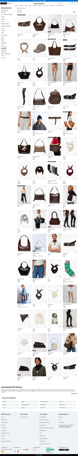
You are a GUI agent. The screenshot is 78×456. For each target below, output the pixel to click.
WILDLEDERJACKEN (25, 404)
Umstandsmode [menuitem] (52, 5)
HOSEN (23, 407)
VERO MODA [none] (3, 3)
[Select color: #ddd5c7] (48, 307)
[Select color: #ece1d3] (34, 257)
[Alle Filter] (19, 12)
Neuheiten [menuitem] (16, 5)
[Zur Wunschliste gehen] (74, 3)
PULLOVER (42, 407)
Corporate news (61, 422)
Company (60, 417)
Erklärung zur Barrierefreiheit (6, 441)
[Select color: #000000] (17, 85)
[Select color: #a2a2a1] (33, 257)
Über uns (2, 417)
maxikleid (19, 390)
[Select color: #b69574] (48, 85)
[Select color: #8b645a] (18, 85)
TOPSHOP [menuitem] (35, 5)
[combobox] (71, 12)
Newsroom (3, 425)
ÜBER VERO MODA (6, 414)
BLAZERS (61, 401)
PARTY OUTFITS (62, 407)
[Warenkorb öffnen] (76, 3)
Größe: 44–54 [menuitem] (45, 5)
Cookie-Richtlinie (43, 441)
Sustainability (3, 430)
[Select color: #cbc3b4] (63, 159)
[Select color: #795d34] (35, 183)
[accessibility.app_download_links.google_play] (61, 450)
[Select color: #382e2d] (33, 85)
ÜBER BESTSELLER (63, 414)
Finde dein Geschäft (23, 417)
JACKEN (4, 401)
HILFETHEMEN (43, 414)
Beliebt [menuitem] (26, 5)
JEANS (23, 401)
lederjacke (33, 390)
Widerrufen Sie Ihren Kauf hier (45, 443)
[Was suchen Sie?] (67, 3)
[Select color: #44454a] (49, 331)
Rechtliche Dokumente (5, 433)
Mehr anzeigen (74, 393)
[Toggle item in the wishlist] (30, 15)
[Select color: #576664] (48, 331)
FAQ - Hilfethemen (43, 417)
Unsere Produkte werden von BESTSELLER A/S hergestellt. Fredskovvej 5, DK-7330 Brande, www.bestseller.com (66, 426)
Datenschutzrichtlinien (44, 438)
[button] (24, 23)
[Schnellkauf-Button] (30, 32)
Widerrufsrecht (42, 435)
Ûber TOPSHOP (4, 419)
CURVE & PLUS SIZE (44, 401)
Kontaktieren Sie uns (43, 430)
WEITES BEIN (42, 404)
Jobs (59, 419)
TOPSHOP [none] (10, 3)
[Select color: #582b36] (35, 85)
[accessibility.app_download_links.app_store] (66, 450)
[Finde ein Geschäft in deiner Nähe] (69, 3)
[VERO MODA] (39, 3)
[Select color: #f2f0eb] (50, 85)
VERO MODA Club (4, 422)
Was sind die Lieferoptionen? (45, 422)
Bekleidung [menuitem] (22, 5)
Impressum (3, 435)
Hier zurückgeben (43, 425)
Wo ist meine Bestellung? (44, 419)
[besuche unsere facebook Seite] (33, 449)
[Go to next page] (50, 383)
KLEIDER (4, 404)
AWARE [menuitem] (39, 5)
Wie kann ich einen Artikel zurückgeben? (47, 427)
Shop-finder (23, 414)
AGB (40, 433)
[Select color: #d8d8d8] (34, 183)
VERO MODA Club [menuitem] (60, 5)
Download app (3, 427)
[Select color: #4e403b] (33, 355)
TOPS (4, 407)
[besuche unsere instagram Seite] (35, 449)
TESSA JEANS (62, 404)
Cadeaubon (3, 438)
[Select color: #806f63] (34, 85)
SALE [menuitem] (30, 5)
